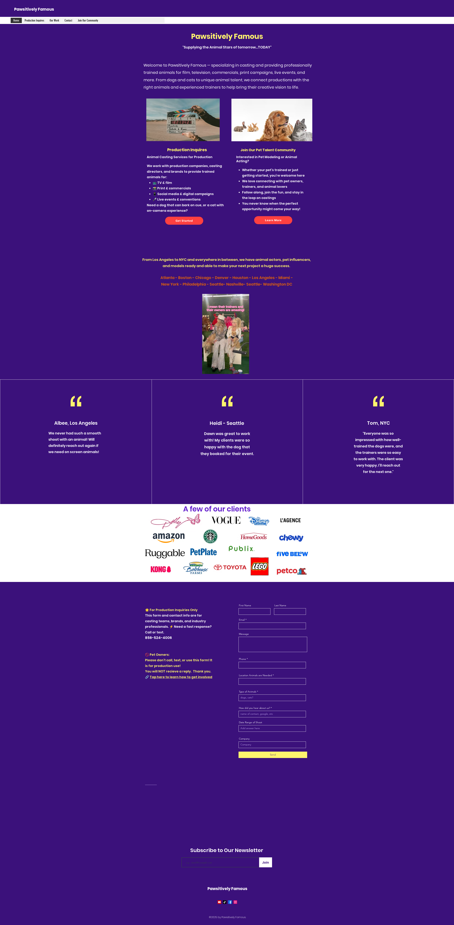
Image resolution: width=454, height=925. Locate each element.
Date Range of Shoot (250, 722)
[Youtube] (219, 902)
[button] (244, 370)
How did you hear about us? (254, 708)
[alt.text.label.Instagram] (235, 902)
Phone (242, 659)
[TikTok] (224, 902)
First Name (245, 605)
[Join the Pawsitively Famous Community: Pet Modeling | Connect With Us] (271, 120)
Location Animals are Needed (255, 675)
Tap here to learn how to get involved (181, 677)
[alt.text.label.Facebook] (230, 902)
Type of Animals (247, 691)
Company (244, 738)
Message (244, 634)
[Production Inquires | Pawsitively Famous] (183, 119)
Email (242, 620)
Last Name (280, 605)
